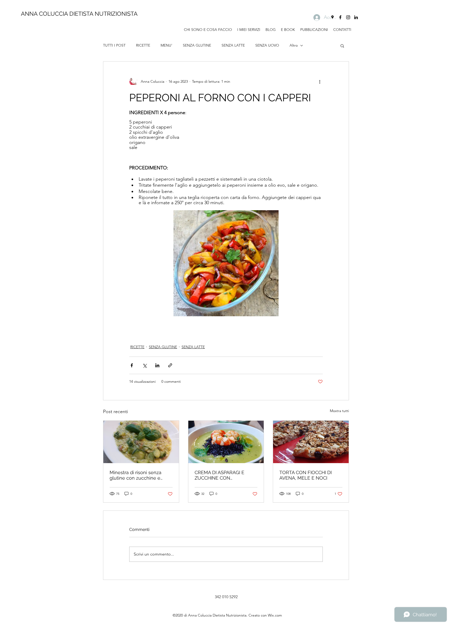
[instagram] (348, 17)
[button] (342, 45)
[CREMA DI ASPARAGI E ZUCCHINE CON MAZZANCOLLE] (226, 442)
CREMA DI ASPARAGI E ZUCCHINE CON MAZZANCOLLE (219, 475)
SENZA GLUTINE (197, 45)
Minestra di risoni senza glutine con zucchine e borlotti (135, 475)
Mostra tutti (339, 410)
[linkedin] (356, 17)
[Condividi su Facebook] (131, 365)
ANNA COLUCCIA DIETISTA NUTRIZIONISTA (79, 13)
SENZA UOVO (267, 45)
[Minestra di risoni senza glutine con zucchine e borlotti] (141, 442)
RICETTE (143, 45)
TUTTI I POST (114, 45)
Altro (294, 45)
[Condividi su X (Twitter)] (144, 365)
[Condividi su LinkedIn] (157, 365)
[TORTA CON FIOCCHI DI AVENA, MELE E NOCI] (311, 442)
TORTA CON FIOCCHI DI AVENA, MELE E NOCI (305, 475)
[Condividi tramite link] (170, 365)
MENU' (166, 45)
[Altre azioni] (320, 81)
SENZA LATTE (233, 45)
